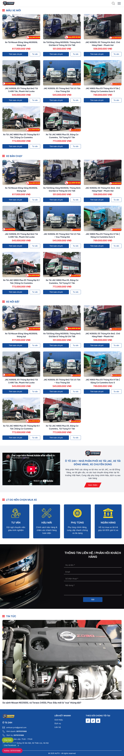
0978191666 (21, 731)
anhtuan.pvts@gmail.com (16, 727)
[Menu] (119, 3)
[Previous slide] (5, 662)
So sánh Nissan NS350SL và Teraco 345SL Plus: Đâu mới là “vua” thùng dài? (41, 702)
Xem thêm (92, 485)
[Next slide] (118, 662)
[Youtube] (98, 720)
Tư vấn (35, 54)
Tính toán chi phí (15, 54)
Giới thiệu (58, 720)
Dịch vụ (57, 723)
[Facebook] (88, 720)
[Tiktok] (93, 720)
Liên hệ (57, 727)
